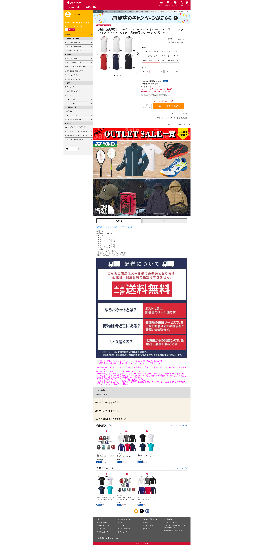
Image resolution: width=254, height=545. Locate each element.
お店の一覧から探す (71, 58)
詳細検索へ (68, 34)
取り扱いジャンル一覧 (103, 529)
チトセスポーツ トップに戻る (177, 113)
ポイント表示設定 (124, 529)
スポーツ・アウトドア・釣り (113, 11)
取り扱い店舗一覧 (102, 532)
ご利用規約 (68, 111)
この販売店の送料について (175, 42)
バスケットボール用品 (141, 11)
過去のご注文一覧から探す (74, 71)
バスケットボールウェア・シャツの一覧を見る (171, 118)
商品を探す (100, 519)
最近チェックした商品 (103, 525)
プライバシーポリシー (72, 115)
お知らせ (68, 95)
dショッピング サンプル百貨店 (75, 127)
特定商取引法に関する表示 (74, 119)
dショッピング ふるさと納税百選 (76, 131)
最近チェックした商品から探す (75, 67)
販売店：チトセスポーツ (176, 39)
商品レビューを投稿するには (177, 124)
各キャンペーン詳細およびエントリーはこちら (156, 91)
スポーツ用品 (128, 11)
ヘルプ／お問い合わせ (72, 91)
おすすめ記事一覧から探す (74, 79)
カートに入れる (168, 106)
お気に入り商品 (101, 522)
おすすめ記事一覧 (124, 519)
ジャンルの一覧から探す (73, 62)
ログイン (72, 149)
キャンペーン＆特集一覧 (73, 46)
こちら (119, 538)
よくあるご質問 (70, 99)
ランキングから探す (71, 75)
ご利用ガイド (69, 87)
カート (120, 522)
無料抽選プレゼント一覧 (73, 51)
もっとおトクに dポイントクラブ (76, 135)
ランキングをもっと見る (179, 425)
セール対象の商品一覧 (72, 42)
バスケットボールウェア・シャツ (161, 11)
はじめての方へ (70, 103)
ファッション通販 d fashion (74, 139)
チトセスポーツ (101, 394)
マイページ (121, 525)
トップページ (98, 11)
